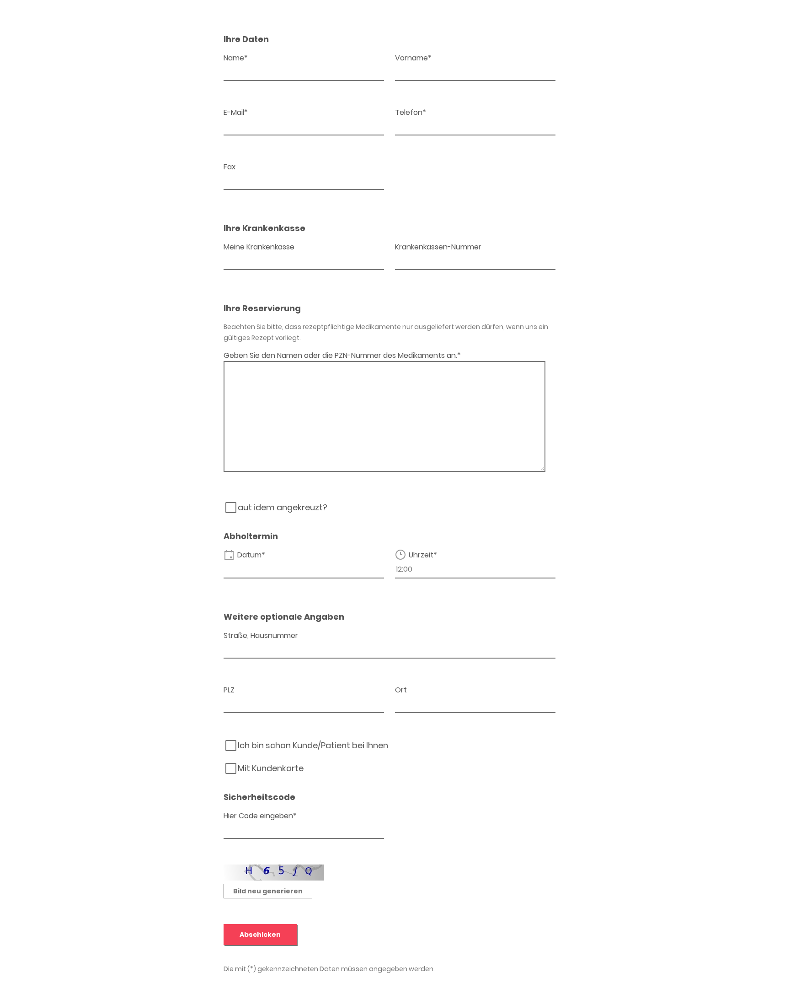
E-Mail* (236, 112)
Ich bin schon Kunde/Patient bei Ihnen (313, 745)
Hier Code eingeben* (260, 816)
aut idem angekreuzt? (282, 507)
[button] (268, 891)
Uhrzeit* (423, 555)
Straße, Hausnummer (261, 635)
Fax (229, 167)
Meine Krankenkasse (259, 247)
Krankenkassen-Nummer (438, 247)
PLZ (229, 690)
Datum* (251, 555)
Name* (236, 58)
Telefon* (410, 112)
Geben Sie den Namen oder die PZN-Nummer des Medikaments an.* (342, 355)
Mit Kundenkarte (271, 768)
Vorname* (413, 58)
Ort (401, 690)
